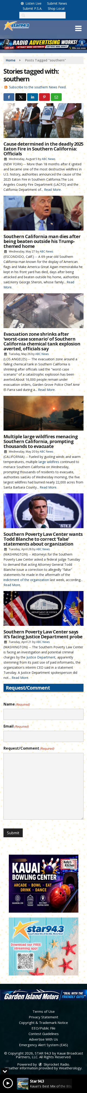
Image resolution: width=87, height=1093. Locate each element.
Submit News (57, 3)
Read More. (52, 189)
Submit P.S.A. (32, 8)
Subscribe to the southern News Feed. (37, 87)
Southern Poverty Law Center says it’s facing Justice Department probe (42, 634)
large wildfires (49, 462)
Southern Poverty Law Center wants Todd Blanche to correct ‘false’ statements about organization (43, 539)
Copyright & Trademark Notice (43, 1022)
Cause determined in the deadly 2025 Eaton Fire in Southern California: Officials (43, 149)
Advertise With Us (43, 1039)
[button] (78, 28)
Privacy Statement (43, 1017)
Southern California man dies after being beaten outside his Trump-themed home (42, 241)
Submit (13, 832)
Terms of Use (43, 1011)
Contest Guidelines (44, 1033)
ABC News (48, 159)
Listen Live (33, 3)
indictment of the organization (26, 580)
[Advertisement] (43, 44)
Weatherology (70, 1068)
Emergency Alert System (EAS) (43, 1044)
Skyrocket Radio (56, 1064)
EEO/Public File (43, 1028)
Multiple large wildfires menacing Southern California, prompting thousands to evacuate (40, 441)
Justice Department (40, 657)
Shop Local (56, 8)
